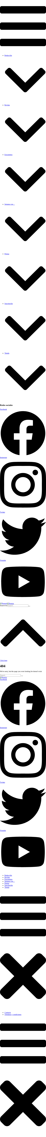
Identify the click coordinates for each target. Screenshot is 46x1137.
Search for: (4, 606)
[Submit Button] (29, 606)
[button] (23, 26)
